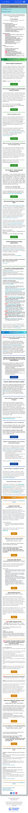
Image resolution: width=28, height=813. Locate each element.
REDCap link (5, 530)
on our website (18, 255)
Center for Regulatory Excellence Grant (13, 300)
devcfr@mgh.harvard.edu (9, 271)
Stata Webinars (16, 491)
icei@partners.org (9, 460)
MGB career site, (6, 390)
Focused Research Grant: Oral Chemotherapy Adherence (13, 304)
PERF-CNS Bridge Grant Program (15, 311)
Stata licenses (21, 484)
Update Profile (8, 803)
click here (17, 325)
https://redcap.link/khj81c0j (9, 477)
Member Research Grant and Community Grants (15, 288)
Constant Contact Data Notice (17, 803)
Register (14, 533)
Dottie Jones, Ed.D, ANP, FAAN (15, 193)
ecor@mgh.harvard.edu (7, 135)
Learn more (14, 84)
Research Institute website (9, 787)
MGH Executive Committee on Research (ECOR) (13, 249)
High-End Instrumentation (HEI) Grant (15, 223)
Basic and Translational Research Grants (13, 318)
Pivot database (18, 327)
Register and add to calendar (9, 764)
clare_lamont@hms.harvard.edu (15, 131)
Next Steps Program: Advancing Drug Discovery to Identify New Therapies (14, 297)
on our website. (10, 283)
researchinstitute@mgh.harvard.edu (15, 804)
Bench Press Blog (7, 788)
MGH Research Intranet (8, 790)
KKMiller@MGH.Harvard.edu (9, 418)
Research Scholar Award (10, 285)
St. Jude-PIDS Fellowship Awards (15, 314)
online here (5, 351)
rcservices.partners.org (8, 486)
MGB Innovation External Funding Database (14, 278)
